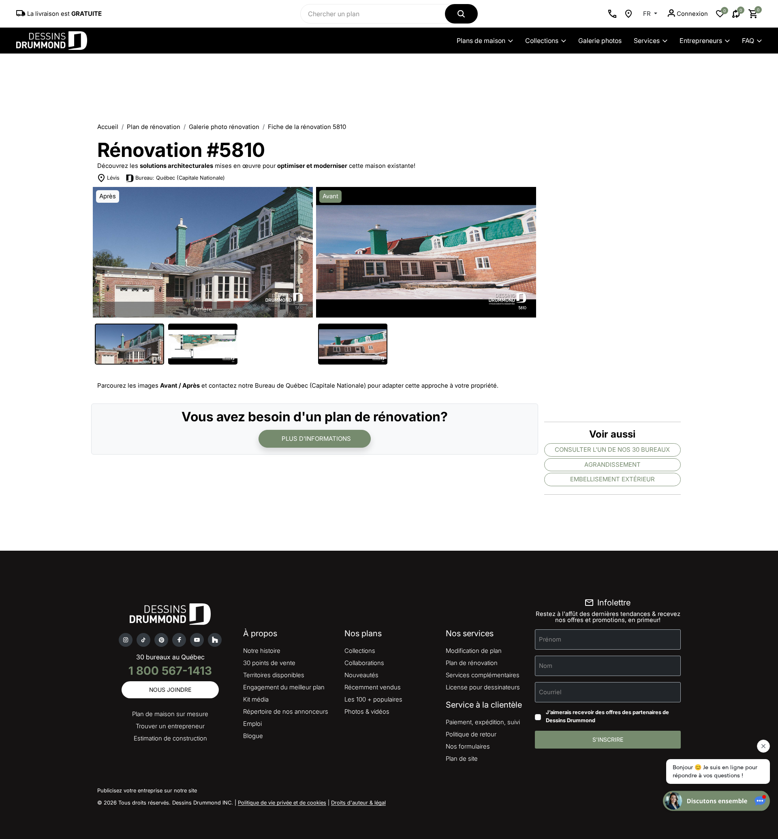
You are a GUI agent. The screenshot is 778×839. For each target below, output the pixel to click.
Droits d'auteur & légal (358, 802)
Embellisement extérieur (612, 479)
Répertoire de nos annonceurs (285, 711)
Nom (545, 665)
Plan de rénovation (153, 127)
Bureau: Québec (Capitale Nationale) (180, 177)
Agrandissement (612, 464)
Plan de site (462, 758)
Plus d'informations (316, 438)
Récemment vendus (372, 687)
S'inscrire (607, 739)
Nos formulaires (468, 746)
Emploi (252, 723)
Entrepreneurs (701, 40)
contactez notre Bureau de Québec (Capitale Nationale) (287, 385)
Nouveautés (361, 675)
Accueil (107, 127)
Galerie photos (600, 40)
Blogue (253, 736)
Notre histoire (261, 650)
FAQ (748, 40)
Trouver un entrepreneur (170, 726)
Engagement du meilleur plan (284, 687)
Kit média (256, 699)
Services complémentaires (482, 675)
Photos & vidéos (366, 711)
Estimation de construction (170, 738)
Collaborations (364, 663)
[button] (301, 257)
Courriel (550, 692)
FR (647, 13)
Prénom (550, 639)
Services (647, 40)
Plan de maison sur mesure (170, 714)
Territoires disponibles (273, 675)
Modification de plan (474, 650)
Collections (541, 40)
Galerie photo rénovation (224, 127)
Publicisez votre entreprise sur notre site (147, 790)
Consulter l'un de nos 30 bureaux (612, 449)
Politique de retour (471, 734)
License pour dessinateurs (483, 687)
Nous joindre (170, 689)
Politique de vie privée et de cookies (282, 802)
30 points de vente (269, 663)
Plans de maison (481, 40)
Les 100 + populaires (373, 699)
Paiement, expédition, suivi (483, 722)
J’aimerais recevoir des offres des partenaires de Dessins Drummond (607, 716)
